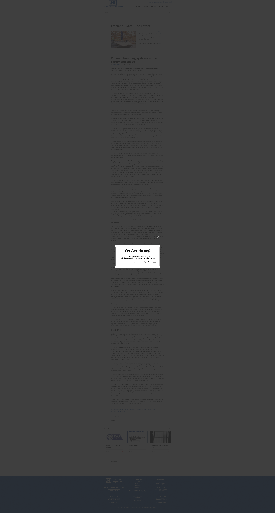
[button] (158, 237)
